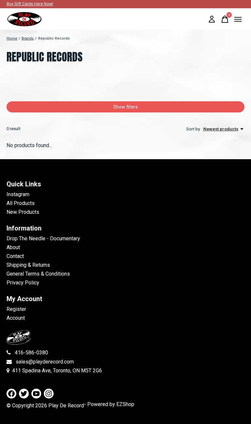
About (13, 247)
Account (16, 318)
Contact (15, 256)
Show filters (125, 107)
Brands (28, 38)
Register (16, 309)
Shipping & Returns (28, 265)
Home (12, 38)
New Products (23, 212)
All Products (21, 203)
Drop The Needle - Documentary (43, 238)
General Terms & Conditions (38, 274)
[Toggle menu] (237, 19)
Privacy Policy (23, 283)
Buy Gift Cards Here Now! (30, 4)
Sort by (193, 129)
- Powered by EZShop (109, 404)
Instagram (18, 194)
